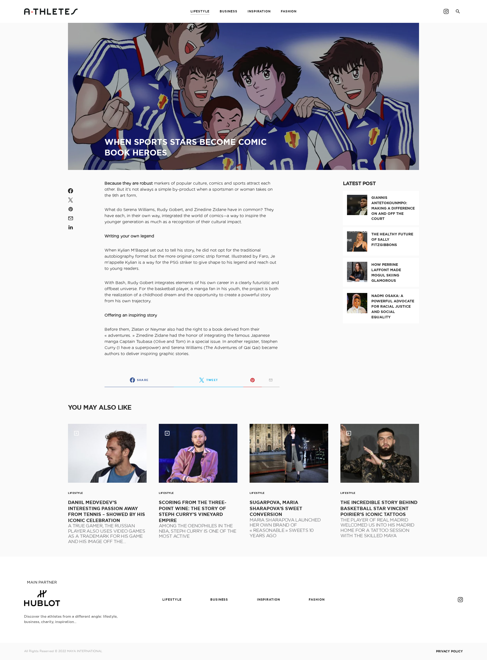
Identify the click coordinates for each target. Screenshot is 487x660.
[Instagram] (446, 11)
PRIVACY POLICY (449, 651)
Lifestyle (75, 493)
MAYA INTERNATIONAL (84, 651)
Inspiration (268, 599)
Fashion (316, 599)
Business (219, 599)
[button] (458, 11)
